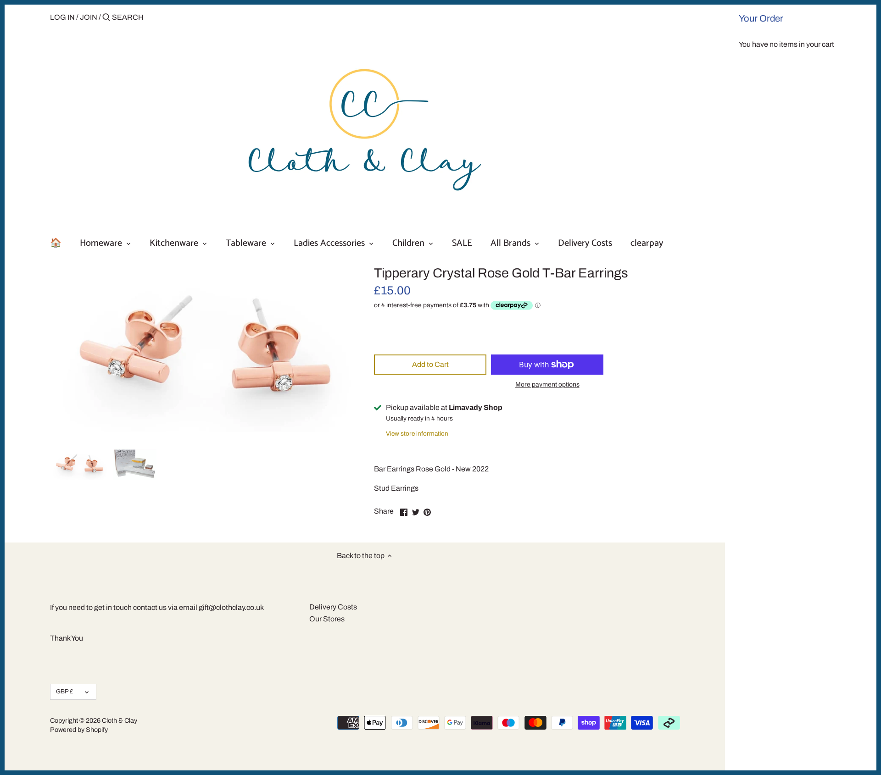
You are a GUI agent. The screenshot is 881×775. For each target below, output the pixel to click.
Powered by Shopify (79, 729)
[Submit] (106, 18)
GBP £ (64, 691)
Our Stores (327, 619)
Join (88, 17)
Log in (62, 17)
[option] (79, 464)
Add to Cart (430, 364)
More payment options (547, 384)
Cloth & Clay (119, 720)
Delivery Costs (333, 607)
